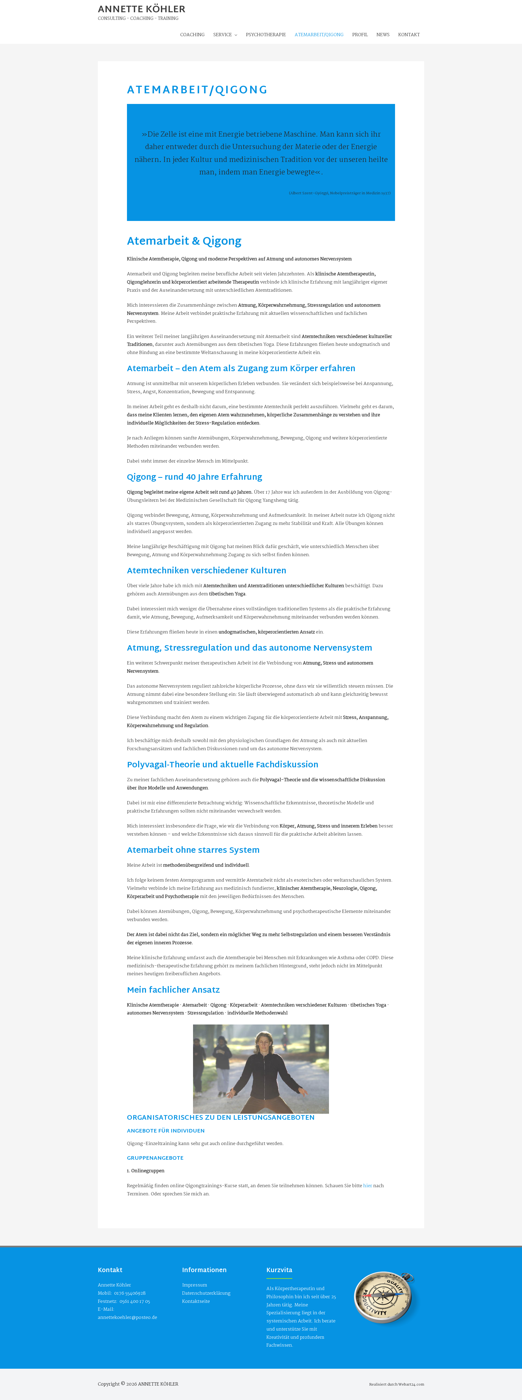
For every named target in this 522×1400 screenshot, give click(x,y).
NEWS (383, 35)
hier (367, 1186)
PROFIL (360, 35)
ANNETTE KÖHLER (141, 10)
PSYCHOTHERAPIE (266, 35)
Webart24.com (411, 1384)
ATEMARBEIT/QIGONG (319, 35)
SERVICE (222, 35)
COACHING (192, 35)
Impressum (194, 1285)
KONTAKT (409, 35)
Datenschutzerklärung (206, 1293)
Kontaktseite (196, 1301)
